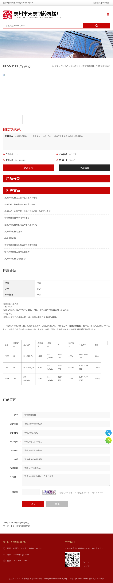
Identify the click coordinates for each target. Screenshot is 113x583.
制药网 (101, 578)
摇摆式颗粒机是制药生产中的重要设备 (20, 225)
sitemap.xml (83, 578)
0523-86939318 (108, 433)
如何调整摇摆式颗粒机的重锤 (16, 252)
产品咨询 (28, 168)
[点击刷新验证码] (49, 492)
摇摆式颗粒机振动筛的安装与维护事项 (20, 245)
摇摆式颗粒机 (88, 66)
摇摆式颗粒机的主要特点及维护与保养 (20, 198)
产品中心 (64, 66)
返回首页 (97, 3)
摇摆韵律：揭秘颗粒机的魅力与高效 (19, 204)
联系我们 (106, 3)
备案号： (65, 578)
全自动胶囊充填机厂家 (20, 526)
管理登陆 (73, 578)
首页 (57, 66)
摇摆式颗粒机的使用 (13, 231)
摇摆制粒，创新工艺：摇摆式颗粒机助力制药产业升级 (27, 211)
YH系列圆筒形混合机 (20, 522)
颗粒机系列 (75, 66)
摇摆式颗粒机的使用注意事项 (16, 218)
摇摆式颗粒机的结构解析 (15, 258)
